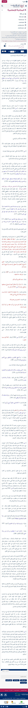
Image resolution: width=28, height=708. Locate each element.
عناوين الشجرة (9, 680)
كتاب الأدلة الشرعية (14, 32)
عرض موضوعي (21, 25)
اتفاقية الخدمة (16, 690)
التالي (4, 671)
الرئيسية (24, 32)
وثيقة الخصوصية (24, 690)
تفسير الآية (23, 680)
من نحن (6, 690)
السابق (7, 671)
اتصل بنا (11, 690)
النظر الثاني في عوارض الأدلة (22, 36)
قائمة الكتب (21, 22)
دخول (4, 1)
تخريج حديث (23, 682)
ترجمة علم (16, 680)
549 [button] (13, 51)
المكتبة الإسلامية (16, 10)
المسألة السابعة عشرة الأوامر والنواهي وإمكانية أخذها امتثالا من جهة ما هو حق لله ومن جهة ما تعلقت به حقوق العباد (14, 38)
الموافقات (20, 32)
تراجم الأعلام (21, 27)
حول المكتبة (21, 19)
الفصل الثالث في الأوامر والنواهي (11, 36)
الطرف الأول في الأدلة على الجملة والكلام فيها (19, 34)
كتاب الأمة (21, 16)
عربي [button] (24, 1)
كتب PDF (22, 14)
